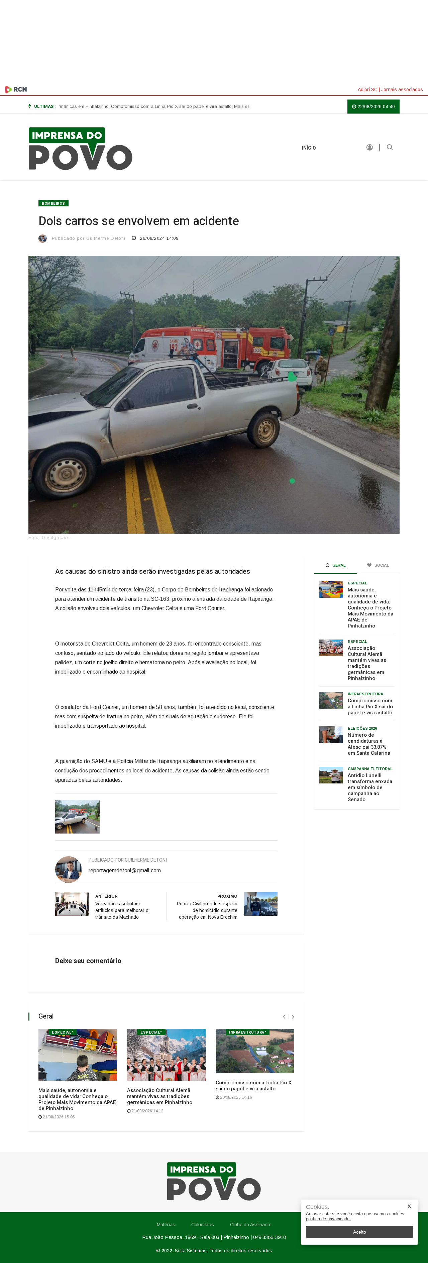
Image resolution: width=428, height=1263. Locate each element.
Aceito (359, 1232)
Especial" (63, 1032)
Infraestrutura (365, 694)
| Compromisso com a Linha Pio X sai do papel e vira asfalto (143, 106)
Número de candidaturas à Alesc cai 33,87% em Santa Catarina (369, 744)
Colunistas (202, 1224)
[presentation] (284, 1016)
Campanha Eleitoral (370, 769)
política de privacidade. (328, 1218)
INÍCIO (309, 148)
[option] (143, 106)
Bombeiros (53, 203)
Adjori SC (368, 89)
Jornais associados (402, 89)
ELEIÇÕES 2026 (362, 728)
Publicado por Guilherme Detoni (88, 238)
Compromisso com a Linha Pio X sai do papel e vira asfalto (253, 1085)
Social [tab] (381, 565)
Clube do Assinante (251, 1224)
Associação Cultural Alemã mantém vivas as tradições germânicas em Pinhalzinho (159, 1096)
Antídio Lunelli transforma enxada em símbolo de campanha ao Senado (370, 787)
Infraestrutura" (247, 1032)
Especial (357, 583)
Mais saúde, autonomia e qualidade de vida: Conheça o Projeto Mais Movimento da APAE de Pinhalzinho (77, 1099)
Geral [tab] (338, 565)
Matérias (341, 148)
